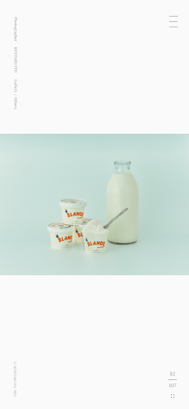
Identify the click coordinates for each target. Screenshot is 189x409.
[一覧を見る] (172, 396)
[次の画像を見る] (141, 204)
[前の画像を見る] (47, 204)
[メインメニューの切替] (173, 21)
